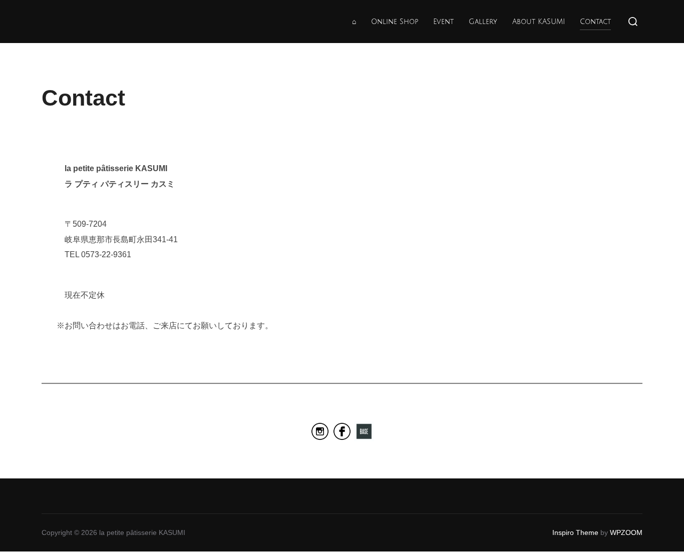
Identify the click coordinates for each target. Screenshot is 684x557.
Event (443, 22)
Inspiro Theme (575, 532)
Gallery (483, 22)
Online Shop (394, 22)
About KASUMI (538, 22)
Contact (595, 22)
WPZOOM (626, 532)
